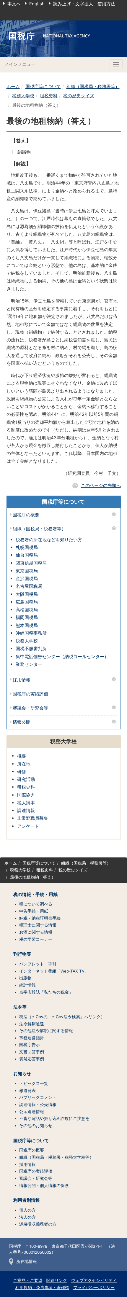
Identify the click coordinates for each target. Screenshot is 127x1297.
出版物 (25, 977)
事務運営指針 (31, 1037)
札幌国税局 (27, 547)
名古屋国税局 (29, 586)
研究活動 (26, 779)
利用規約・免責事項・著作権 (42, 1287)
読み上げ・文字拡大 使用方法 (84, 4)
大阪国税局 (27, 594)
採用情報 (21, 679)
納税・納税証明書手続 (40, 918)
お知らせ (22, 1073)
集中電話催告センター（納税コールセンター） (62, 656)
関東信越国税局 (31, 563)
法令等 (20, 1007)
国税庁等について (43, 86)
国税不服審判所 (31, 648)
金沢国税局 (27, 578)
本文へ (14, 4)
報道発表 (27, 1090)
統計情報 (27, 985)
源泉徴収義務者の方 (37, 1224)
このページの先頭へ (101, 485)
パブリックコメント (37, 1097)
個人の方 (27, 1210)
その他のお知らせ (35, 1125)
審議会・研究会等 (30, 708)
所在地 (23, 764)
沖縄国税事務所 (31, 633)
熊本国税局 (27, 625)
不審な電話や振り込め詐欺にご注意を (54, 1118)
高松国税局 (27, 609)
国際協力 (26, 795)
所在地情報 (26, 1261)
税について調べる (35, 904)
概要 (21, 756)
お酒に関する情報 (35, 932)
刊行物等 (22, 954)
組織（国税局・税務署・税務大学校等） (56, 1157)
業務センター (29, 664)
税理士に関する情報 (37, 925)
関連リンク (56, 1280)
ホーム (13, 86)
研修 (21, 771)
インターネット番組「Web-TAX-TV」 (54, 971)
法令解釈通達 (31, 1023)
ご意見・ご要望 (27, 1280)
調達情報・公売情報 (37, 1104)
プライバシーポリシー (94, 1287)
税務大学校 (23, 95)
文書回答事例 (31, 1051)
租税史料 (49, 95)
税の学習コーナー (35, 939)
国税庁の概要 (26, 515)
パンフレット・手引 (37, 964)
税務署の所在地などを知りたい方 (49, 539)
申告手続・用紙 (33, 911)
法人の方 (27, 1217)
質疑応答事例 (31, 1058)
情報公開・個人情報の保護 (44, 1185)
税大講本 (26, 803)
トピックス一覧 (33, 1083)
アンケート (28, 826)
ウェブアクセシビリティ (94, 1280)
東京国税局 (27, 571)
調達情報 (26, 810)
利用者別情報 (26, 1200)
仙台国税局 (27, 555)
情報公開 (21, 722)
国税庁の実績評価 (30, 694)
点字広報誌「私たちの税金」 (46, 992)
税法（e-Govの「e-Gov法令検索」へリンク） (62, 1016)
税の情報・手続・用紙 (35, 894)
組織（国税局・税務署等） (93, 86)
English (37, 4)
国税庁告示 (29, 1044)
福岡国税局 (27, 617)
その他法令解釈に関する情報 (46, 1030)
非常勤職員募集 (32, 818)
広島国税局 (27, 602)
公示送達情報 (31, 1111)
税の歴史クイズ (78, 95)
